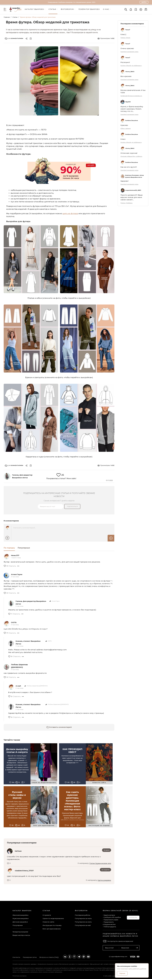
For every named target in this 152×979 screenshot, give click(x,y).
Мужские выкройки (20, 918)
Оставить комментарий (60, 727)
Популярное (18, 925)
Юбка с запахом (126, 128)
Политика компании (20, 976)
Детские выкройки (20, 922)
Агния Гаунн (16, 574)
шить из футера (70, 213)
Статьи (14, 17)
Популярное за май (83, 925)
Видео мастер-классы (21, 935)
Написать (133, 917)
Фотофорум (81, 910)
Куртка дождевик (104, 880)
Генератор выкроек (20, 932)
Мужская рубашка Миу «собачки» (131, 156)
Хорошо (122, 973)
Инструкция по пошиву (52, 925)
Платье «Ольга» (125, 37)
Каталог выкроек (22, 910)
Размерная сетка (30, 957)
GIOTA (13, 622)
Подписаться (72, 506)
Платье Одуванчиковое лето (100, 863)
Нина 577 (15, 555)
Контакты (16, 957)
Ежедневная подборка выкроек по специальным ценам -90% (71, 2)
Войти (144, 2)
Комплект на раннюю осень (129, 51)
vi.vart (18, 686)
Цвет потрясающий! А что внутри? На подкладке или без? (34, 876)
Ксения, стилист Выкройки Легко (28, 642)
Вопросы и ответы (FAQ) (49, 957)
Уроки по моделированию (53, 918)
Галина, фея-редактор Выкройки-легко (31, 602)
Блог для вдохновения (52, 929)
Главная (7, 17)
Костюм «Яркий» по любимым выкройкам (132, 65)
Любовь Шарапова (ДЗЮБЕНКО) (19, 665)
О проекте (47, 915)
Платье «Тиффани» (127, 203)
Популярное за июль (83, 918)
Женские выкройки (20, 915)
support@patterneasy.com (119, 956)
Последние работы (82, 915)
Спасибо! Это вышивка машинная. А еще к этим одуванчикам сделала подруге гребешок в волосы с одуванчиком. (54, 858)
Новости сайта (48, 922)
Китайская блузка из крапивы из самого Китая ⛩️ (132, 96)
